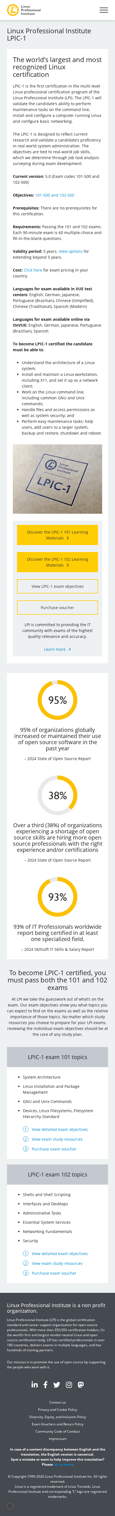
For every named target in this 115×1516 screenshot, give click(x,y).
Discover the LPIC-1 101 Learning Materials (57, 535)
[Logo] (23, 10)
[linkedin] (35, 1384)
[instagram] (69, 1384)
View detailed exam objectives (60, 1129)
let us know (63, 1464)
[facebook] (45, 1384)
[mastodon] (81, 1384)
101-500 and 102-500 (54, 195)
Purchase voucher (57, 607)
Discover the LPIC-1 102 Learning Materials (57, 562)
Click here (33, 270)
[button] (10, 1506)
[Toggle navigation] (104, 10)
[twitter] (56, 1384)
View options (71, 251)
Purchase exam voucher (54, 1149)
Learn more (55, 649)
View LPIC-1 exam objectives (58, 586)
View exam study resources (57, 1139)
